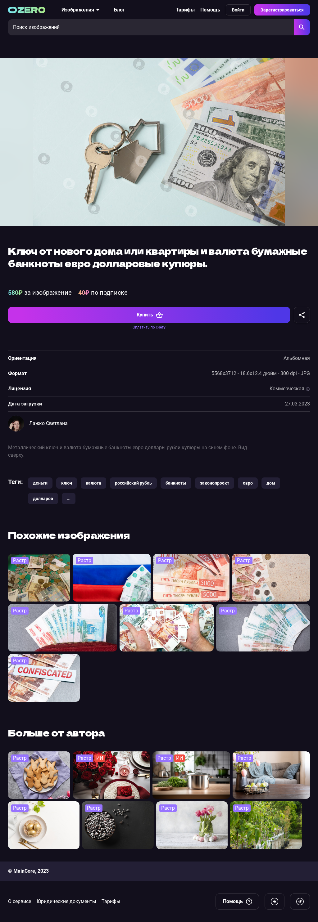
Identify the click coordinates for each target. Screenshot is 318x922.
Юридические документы (66, 901)
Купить (145, 315)
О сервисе (19, 901)
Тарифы (185, 10)
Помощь (210, 10)
